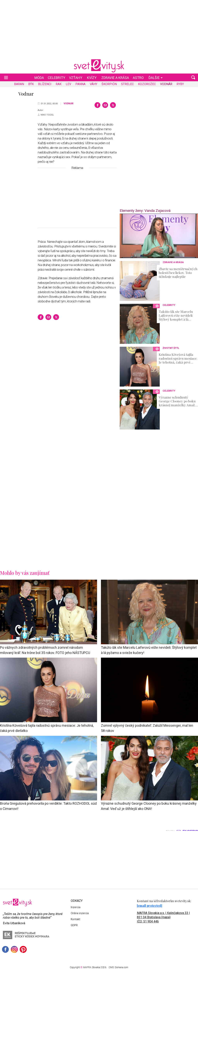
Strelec (127, 84)
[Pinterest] (23, 949)
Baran (19, 84)
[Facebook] (97, 105)
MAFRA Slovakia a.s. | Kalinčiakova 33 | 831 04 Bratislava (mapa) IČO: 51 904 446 (163, 917)
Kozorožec (147, 84)
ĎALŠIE (154, 78)
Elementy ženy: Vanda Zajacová (145, 210)
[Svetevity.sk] (99, 66)
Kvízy (91, 78)
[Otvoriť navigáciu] (6, 77)
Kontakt (75, 919)
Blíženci (44, 84)
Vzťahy (75, 78)
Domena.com (121, 967)
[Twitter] (113, 105)
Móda (39, 78)
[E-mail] (105, 105)
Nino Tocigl (47, 115)
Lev (68, 84)
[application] (159, 236)
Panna (80, 84)
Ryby (180, 84)
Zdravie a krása (115, 78)
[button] (193, 77)
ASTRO (138, 78)
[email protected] (149, 906)
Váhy (93, 84)
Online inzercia (80, 913)
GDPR (74, 925)
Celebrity (56, 78)
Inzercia (75, 907)
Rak (58, 84)
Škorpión (109, 84)
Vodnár (166, 84)
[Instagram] (14, 949)
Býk (31, 84)
